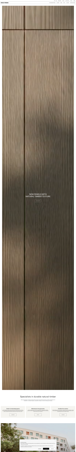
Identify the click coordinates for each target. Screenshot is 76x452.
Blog (56, 0)
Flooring (67, 2)
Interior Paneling (72, 2)
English (74, 0)
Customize (39, 448)
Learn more (12, 414)
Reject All (52, 448)
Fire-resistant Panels (52, 2)
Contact (71, 0)
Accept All (46, 448)
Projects (63, 0)
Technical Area (67, 0)
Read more (63, 414)
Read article (38, 438)
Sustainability (59, 0)
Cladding (58, 2)
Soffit (64, 2)
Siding (61, 2)
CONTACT (38, 414)
